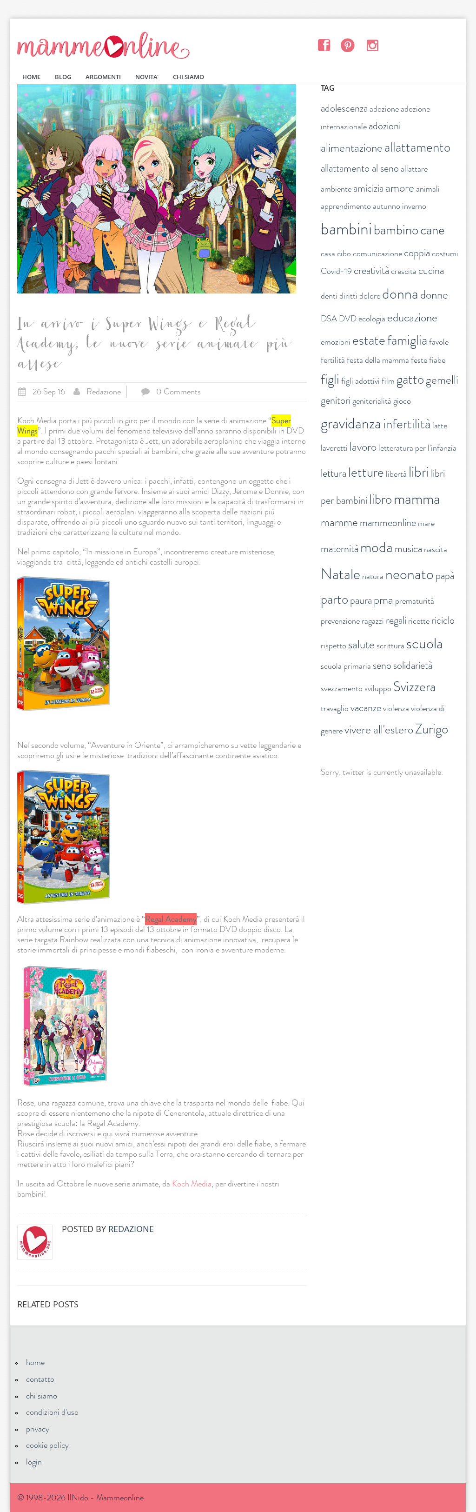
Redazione (103, 392)
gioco (402, 401)
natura (372, 576)
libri (419, 471)
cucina (431, 270)
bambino (396, 230)
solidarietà (412, 665)
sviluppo (377, 688)
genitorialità (371, 401)
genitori (335, 400)
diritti (348, 296)
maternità (339, 548)
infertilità (406, 423)
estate (368, 340)
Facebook (324, 45)
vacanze (365, 707)
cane (432, 230)
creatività (371, 270)
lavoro (363, 447)
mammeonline (388, 522)
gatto (410, 379)
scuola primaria (346, 666)
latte (439, 426)
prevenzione (340, 621)
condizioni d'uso (52, 1412)
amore (399, 188)
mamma (417, 498)
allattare (414, 169)
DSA (329, 319)
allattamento (417, 147)
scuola (424, 643)
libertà (396, 474)
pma (383, 600)
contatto (40, 1379)
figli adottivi (360, 381)
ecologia (371, 319)
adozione (384, 109)
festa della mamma (378, 360)
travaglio (335, 708)
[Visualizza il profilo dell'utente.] (35, 1242)
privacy (37, 1429)
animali (428, 189)
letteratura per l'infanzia (417, 448)
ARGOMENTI (103, 76)
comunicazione (377, 253)
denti (329, 296)
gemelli (442, 380)
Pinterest (348, 45)
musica (408, 548)
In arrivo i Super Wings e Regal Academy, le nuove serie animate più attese (153, 346)
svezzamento (342, 688)
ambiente (336, 189)
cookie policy (47, 1445)
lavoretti (334, 448)
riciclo (443, 620)
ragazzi (373, 621)
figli (330, 379)
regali (396, 620)
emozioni (335, 342)
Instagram (372, 44)
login (34, 1462)
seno (382, 665)
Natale (340, 574)
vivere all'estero (378, 729)
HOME (31, 76)
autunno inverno (399, 206)
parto (334, 599)
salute (361, 644)
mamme (339, 522)
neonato (409, 574)
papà (445, 575)
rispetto (333, 645)
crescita (403, 271)
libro (380, 499)
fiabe (437, 360)
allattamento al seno (360, 168)
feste (419, 360)
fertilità (333, 360)
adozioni (385, 126)
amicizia (368, 188)
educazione (412, 317)
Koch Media (192, 1184)
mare (426, 523)
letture (366, 472)
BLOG (63, 76)
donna (400, 293)
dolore (369, 296)
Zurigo (431, 729)
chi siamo (41, 1396)
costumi (445, 253)
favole (439, 342)
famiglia (407, 340)
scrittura (390, 645)
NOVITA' (147, 76)
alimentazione (352, 148)
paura (361, 600)
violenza (396, 708)
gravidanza (351, 423)
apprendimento (346, 206)
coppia (417, 253)
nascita (435, 549)
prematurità (414, 601)
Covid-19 (336, 271)
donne (434, 294)
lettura (333, 473)
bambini (346, 229)
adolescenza (344, 108)
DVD (348, 319)
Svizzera (414, 686)
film (388, 381)
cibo (344, 253)
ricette (419, 621)
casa (328, 253)
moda (376, 547)
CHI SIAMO (188, 76)
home (35, 1362)
